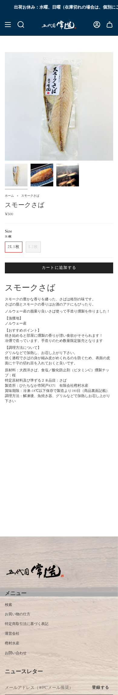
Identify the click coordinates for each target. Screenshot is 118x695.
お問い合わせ (16, 652)
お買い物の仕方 (17, 614)
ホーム (9, 196)
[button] (21, 25)
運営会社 (12, 633)
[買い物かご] (109, 25)
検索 (8, 604)
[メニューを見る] (7, 25)
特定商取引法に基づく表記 (26, 623)
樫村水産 (12, 643)
